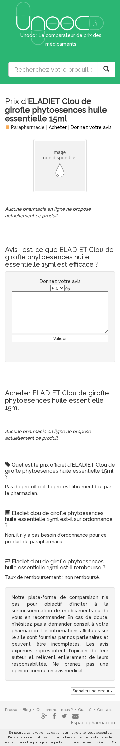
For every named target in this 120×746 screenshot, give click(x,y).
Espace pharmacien (93, 722)
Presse (11, 709)
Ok (114, 742)
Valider (60, 338)
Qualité (85, 709)
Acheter (58, 127)
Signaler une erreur (91, 691)
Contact (104, 709)
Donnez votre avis (91, 127)
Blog (27, 709)
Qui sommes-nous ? (54, 709)
